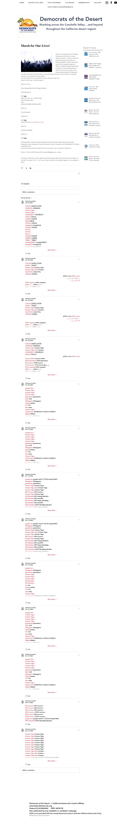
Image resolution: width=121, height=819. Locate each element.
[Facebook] (111, 2)
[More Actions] (79, 202)
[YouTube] (115, 2)
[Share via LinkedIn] (30, 168)
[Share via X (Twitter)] (26, 168)
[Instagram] (107, 2)
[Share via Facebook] (22, 168)
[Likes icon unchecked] (26, 254)
